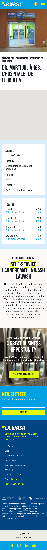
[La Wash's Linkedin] (26, 546)
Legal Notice (23, 533)
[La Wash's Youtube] (34, 546)
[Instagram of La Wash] (19, 546)
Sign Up (23, 412)
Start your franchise (23, 374)
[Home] (12, 4)
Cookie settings (23, 537)
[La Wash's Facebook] (12, 546)
